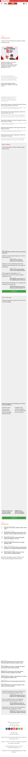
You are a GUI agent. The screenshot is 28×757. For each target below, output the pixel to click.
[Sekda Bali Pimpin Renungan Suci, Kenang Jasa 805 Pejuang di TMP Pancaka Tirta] (14, 283)
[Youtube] (17, 729)
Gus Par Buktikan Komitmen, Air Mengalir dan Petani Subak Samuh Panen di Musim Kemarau (13, 667)
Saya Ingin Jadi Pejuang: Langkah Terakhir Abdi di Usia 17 (15, 528)
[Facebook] (7, 729)
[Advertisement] (14, 20)
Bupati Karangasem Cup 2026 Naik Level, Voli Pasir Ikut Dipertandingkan (13, 404)
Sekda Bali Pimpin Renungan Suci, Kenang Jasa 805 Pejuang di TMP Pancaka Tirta (17, 287)
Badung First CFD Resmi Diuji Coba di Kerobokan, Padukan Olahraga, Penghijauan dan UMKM (12, 672)
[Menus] (2, 3)
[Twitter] (9, 729)
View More (13, 291)
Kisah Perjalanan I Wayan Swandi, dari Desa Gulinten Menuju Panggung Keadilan (14, 552)
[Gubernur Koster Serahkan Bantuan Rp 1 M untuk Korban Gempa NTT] (14, 256)
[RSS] (22, 729)
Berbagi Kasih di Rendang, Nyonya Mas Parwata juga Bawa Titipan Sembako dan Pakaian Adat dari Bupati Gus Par (15, 533)
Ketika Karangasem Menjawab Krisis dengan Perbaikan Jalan (14, 543)
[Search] (26, 4)
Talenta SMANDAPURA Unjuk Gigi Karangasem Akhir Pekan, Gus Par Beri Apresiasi (12, 685)
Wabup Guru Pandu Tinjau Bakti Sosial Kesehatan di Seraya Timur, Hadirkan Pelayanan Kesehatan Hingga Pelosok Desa (15, 548)
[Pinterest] (12, 729)
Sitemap (12, 732)
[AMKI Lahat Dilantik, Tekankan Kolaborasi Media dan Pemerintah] (14, 197)
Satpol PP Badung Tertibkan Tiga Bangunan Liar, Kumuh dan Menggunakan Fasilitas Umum (13, 677)
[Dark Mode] (24, 4)
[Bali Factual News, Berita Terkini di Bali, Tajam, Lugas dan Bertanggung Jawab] (10, 4)
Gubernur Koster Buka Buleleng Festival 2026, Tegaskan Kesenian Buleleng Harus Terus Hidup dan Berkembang (17, 270)
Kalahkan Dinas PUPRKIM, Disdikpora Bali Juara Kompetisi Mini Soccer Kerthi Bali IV (20, 512)
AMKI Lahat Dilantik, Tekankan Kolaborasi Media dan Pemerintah (14, 252)
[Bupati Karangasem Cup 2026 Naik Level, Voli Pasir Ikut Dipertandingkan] (14, 351)
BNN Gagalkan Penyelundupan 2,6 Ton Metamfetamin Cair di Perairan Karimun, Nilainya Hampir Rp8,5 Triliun (18, 279)
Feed (16, 732)
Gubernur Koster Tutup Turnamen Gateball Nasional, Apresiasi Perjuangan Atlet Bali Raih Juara (7, 512)
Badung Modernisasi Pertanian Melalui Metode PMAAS (13, 681)
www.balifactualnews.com (16, 750)
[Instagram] (14, 729)
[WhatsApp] (19, 729)
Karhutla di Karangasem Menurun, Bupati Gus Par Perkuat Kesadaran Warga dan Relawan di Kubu (12, 662)
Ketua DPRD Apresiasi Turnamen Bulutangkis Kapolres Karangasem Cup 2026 (14, 538)
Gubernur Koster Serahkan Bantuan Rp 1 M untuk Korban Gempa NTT (16, 260)
